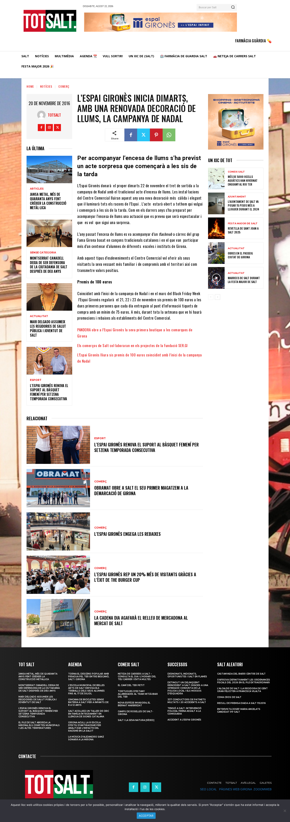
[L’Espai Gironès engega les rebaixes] (58, 531)
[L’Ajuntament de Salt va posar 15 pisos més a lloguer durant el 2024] (216, 203)
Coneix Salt (236, 172)
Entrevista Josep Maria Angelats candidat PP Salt (238, 710)
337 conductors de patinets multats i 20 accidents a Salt (187, 701)
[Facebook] (41, 127)
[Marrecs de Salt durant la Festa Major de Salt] (216, 278)
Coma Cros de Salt (229, 697)
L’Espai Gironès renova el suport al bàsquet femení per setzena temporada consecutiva (49, 392)
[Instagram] (49, 127)
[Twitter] (57, 127)
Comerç (63, 86)
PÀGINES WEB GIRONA (235, 789)
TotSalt (54, 115)
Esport (35, 380)
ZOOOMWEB (262, 789)
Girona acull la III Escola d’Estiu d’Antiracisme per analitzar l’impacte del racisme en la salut (84, 726)
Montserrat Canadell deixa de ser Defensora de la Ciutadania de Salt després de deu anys (48, 265)
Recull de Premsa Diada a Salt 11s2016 (241, 703)
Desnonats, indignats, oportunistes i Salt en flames (187, 675)
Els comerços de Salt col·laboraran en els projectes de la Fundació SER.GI (132, 345)
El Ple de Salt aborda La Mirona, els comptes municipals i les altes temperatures (39, 725)
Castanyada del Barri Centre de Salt (241, 673)
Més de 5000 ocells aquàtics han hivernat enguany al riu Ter (243, 180)
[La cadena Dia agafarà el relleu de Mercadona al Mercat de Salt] (58, 618)
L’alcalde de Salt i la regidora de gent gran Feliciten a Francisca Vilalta (242, 690)
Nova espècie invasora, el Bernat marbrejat (134, 704)
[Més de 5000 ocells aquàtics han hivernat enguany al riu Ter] (216, 178)
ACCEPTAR (146, 815)
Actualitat (39, 316)
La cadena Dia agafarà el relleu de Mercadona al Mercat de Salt (141, 620)
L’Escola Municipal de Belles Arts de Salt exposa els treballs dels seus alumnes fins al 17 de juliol (86, 689)
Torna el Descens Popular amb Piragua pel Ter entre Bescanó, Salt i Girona (88, 676)
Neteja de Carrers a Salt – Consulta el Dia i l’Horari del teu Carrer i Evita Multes (137, 676)
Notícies (46, 86)
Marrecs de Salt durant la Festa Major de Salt (244, 280)
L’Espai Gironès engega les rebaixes (127, 534)
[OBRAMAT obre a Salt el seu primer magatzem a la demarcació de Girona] (58, 488)
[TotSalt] (42, 115)
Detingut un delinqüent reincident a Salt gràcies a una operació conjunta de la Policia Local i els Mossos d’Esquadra (188, 688)
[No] (285, 811)
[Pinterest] (156, 135)
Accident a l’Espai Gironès (184, 719)
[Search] (233, 7)
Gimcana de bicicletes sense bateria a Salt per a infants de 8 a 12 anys (88, 702)
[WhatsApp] (169, 135)
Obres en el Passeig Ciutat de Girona (240, 255)
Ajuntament (237, 197)
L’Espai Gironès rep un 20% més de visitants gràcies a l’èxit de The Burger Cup (145, 577)
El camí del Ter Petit (131, 685)
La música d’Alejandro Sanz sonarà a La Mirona (86, 738)
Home (30, 86)
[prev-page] (210, 297)
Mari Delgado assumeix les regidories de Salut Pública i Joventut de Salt (48, 328)
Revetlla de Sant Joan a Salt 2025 (243, 230)
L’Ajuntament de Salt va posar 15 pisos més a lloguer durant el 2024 (243, 205)
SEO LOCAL (208, 789)
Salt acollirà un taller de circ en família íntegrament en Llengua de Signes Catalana (88, 714)
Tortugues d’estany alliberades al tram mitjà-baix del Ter (138, 694)
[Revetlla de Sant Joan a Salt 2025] (216, 228)
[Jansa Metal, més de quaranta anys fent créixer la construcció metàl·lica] (49, 169)
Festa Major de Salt (243, 223)
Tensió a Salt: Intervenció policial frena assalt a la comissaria (184, 711)
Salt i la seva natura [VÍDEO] (136, 720)
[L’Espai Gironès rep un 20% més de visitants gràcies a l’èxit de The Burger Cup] (58, 575)
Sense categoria (43, 252)
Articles (37, 188)
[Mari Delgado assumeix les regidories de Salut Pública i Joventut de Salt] (49, 297)
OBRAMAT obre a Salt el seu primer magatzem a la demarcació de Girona (141, 490)
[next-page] (217, 297)
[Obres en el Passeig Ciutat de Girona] (216, 253)
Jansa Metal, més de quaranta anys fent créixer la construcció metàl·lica (48, 201)
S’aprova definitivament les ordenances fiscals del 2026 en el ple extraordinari (243, 681)
